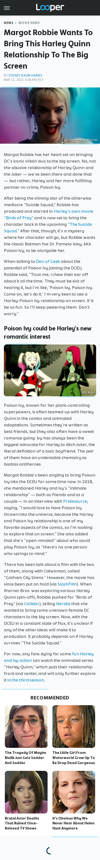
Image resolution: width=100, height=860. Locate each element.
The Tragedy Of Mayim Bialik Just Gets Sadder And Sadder (25, 757)
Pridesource (75, 501)
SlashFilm (67, 584)
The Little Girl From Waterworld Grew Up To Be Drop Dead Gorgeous (73, 757)
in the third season (25, 680)
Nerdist (63, 604)
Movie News (29, 22)
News (8, 22)
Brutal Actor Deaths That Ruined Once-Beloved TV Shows (22, 823)
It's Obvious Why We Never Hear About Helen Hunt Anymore (73, 823)
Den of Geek (48, 261)
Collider (31, 604)
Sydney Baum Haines (25, 75)
